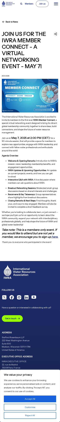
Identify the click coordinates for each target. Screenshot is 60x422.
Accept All (30, 399)
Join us (42, 4)
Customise (30, 407)
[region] (30, 396)
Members (29, 4)
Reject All (30, 415)
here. (54, 237)
